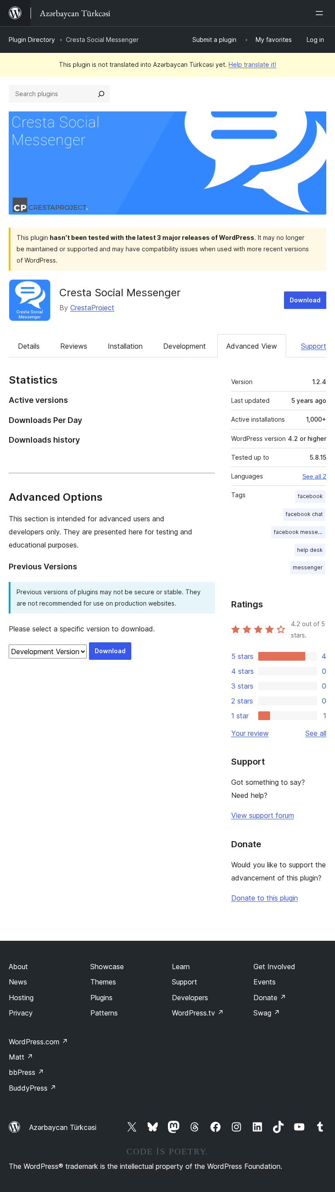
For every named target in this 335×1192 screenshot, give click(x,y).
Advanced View (251, 346)
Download (305, 300)
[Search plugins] (101, 94)
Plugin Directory (32, 39)
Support (313, 346)
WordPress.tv (198, 1012)
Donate (269, 997)
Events (264, 981)
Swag (266, 1012)
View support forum (262, 815)
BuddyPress (32, 1088)
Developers (190, 997)
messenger (308, 567)
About (18, 966)
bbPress (26, 1072)
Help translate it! (252, 64)
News (18, 981)
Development (184, 346)
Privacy (21, 1012)
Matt (21, 1057)
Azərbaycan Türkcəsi (62, 1127)
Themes (103, 981)
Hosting (21, 997)
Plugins (101, 997)
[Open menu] (321, 13)
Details (29, 346)
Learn (181, 966)
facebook (310, 496)
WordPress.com (38, 1041)
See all (315, 733)
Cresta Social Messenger (120, 292)
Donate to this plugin (264, 898)
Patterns (104, 1012)
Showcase (107, 966)
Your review (250, 733)
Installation (125, 346)
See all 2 (314, 476)
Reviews (73, 346)
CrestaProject (92, 307)
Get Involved (274, 966)
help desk (310, 550)
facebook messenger (299, 532)
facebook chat (304, 514)
